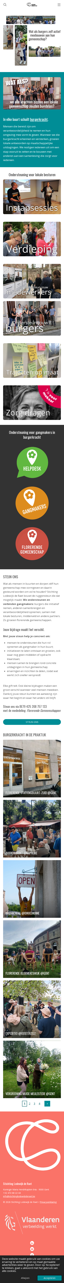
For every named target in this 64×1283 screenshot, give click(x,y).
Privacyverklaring (48, 1202)
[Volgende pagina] (47, 1104)
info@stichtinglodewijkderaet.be (19, 1196)
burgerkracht (39, 119)
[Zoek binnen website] (5, 5)
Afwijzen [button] (25, 1277)
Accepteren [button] (49, 1277)
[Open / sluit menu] (59, 5)
